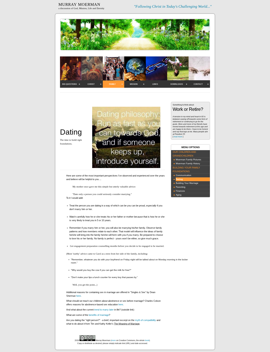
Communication (183, 175)
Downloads (176, 84)
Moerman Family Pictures (188, 159)
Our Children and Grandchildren (184, 154)
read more (178, 137)
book (147, 340)
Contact (198, 84)
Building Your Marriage (187, 183)
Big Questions (69, 84)
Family (112, 84)
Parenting (180, 187)
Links (155, 84)
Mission (134, 84)
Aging (178, 195)
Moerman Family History (188, 163)
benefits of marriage (99, 315)
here (78, 295)
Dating (179, 179)
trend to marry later (104, 309)
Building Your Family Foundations (186, 169)
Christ (91, 84)
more (113, 340)
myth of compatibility (145, 320)
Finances (180, 191)
